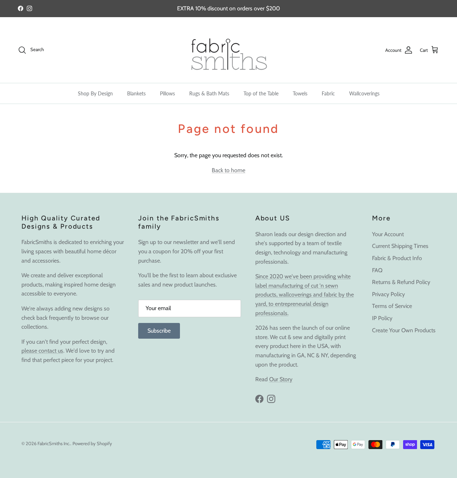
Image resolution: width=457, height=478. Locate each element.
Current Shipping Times (400, 246)
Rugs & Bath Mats (209, 93)
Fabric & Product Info (397, 258)
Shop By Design (95, 93)
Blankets (136, 93)
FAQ (377, 270)
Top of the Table (260, 93)
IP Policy (382, 318)
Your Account (388, 234)
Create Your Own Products (404, 330)
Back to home (228, 170)
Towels (300, 93)
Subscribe (159, 330)
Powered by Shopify (92, 443)
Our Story (280, 379)
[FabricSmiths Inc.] (228, 50)
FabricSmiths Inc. (53, 443)
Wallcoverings (364, 93)
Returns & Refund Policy (401, 282)
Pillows (167, 93)
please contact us (42, 350)
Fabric (328, 93)
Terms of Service (392, 306)
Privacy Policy (388, 294)
